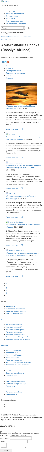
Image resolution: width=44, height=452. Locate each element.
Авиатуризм (11, 306)
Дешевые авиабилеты (15, 13)
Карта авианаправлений (16, 23)
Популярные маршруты (15, 73)
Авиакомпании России (15, 324)
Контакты (9, 68)
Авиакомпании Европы (15, 329)
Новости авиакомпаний (15, 308)
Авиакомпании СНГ (14, 327)
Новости (9, 78)
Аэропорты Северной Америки (18, 362)
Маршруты (10, 18)
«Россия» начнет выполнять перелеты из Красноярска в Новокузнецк (22, 254)
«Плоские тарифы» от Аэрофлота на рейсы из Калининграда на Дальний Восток (23, 166)
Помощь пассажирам (14, 21)
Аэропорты (4, 345)
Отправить (5, 450)
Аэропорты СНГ (12, 352)
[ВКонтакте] (3, 62)
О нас (13, 11)
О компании (11, 65)
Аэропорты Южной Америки (17, 364)
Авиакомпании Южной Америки (19, 339)
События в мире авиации (16, 311)
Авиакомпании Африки (15, 334)
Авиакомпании (14, 36)
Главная (4, 36)
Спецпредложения (13, 70)
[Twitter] (5, 62)
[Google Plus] (8, 62)
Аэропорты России (13, 350)
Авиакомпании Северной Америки (20, 336)
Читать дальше (12, 129)
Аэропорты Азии (12, 357)
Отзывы (9, 75)
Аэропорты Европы (14, 355)
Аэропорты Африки (14, 360)
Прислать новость (13, 394)
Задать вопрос (12, 16)
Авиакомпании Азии (14, 332)
